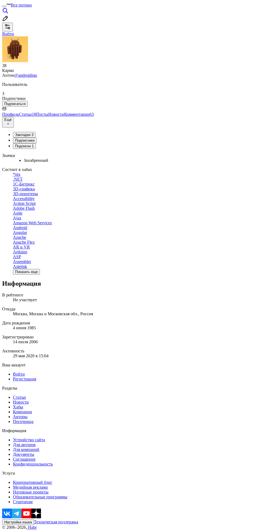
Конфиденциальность (33, 464)
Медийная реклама (30, 487)
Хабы (18, 407)
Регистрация (24, 379)
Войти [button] (8, 34)
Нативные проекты (31, 492)
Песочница (23, 421)
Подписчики (24, 140)
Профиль (10, 114)
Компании (22, 412)
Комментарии (79, 114)
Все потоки (21, 5)
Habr (32, 527)
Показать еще (26, 272)
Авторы (20, 416)
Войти (19, 374)
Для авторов (24, 444)
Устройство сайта (29, 440)
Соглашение (24, 459)
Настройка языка (18, 522)
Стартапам (23, 501)
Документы (23, 454)
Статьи (27, 114)
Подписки (24, 146)
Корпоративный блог (32, 482)
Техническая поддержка (56, 522)
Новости (56, 114)
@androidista (25, 75)
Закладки (24, 135)
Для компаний (26, 449)
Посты (42, 114)
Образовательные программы (40, 497)
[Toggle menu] (4, 6)
